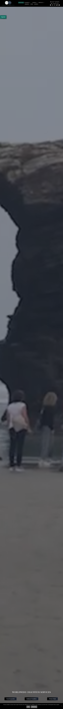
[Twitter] (57, 5)
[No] (61, 706)
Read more (34, 706)
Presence (27, 4)
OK (28, 706)
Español (36, 4)
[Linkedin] (50, 5)
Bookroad (27, 2)
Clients (34, 2)
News (32, 4)
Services (41, 2)
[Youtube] (59, 5)
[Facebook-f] (54, 5)
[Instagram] (52, 5)
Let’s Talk (21, 2)
